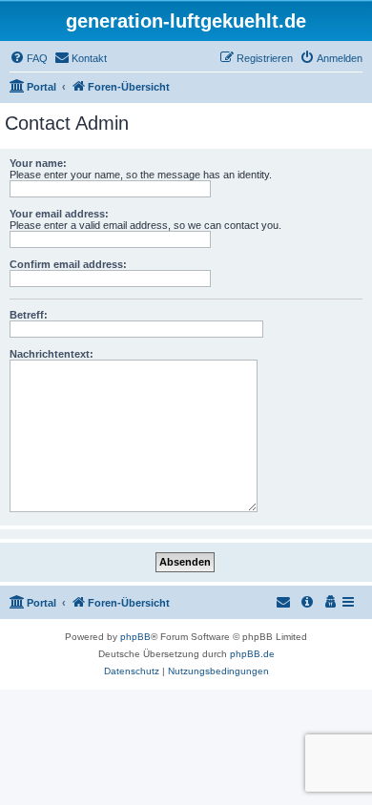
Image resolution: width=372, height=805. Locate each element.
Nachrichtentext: (51, 354)
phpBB (135, 636)
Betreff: (29, 314)
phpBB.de (252, 654)
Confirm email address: (68, 264)
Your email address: (59, 213)
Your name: (38, 163)
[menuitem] (29, 58)
